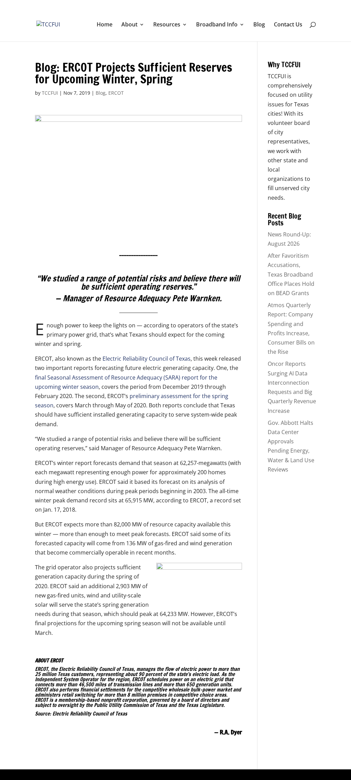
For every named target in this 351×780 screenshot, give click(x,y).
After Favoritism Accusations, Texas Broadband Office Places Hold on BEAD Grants (291, 274)
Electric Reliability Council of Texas (146, 358)
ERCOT (116, 93)
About (129, 25)
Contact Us (288, 25)
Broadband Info (217, 25)
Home (104, 25)
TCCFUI (50, 93)
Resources (166, 25)
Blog (259, 25)
